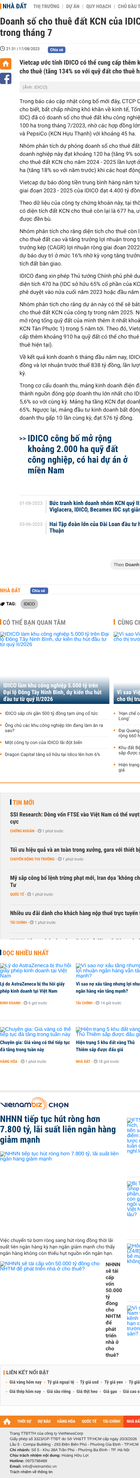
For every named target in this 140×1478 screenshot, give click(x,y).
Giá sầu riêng (59, 1391)
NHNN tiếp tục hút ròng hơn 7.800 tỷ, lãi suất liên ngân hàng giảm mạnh (58, 1129)
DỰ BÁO (44, 1421)
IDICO (29, 604)
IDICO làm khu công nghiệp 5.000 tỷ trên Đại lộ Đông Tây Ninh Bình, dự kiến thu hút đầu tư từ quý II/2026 (52, 692)
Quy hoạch (98, 6)
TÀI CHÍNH (111, 1421)
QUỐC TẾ (89, 1421)
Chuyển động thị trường (32, 859)
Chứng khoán (22, 831)
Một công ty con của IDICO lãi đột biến (43, 742)
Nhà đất (15, 6)
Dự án (72, 6)
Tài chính (18, 922)
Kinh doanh (10, 1003)
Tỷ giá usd (89, 1382)
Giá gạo (110, 1391)
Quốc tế (17, 894)
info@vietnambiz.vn (39, 1466)
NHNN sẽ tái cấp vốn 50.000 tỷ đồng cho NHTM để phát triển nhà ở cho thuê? (113, 1309)
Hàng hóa (8, 1061)
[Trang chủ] (5, 64)
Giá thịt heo (87, 1391)
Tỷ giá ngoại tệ (61, 1382)
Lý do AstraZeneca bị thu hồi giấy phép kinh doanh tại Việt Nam (32, 987)
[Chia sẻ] (5, 78)
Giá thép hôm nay (25, 1391)
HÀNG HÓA (66, 1421)
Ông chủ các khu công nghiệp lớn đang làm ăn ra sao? (54, 728)
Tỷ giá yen (114, 1382)
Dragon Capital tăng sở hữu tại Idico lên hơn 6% (52, 754)
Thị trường (46, 6)
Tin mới (23, 802)
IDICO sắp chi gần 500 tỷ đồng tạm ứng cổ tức (51, 713)
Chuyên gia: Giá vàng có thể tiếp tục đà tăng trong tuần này (35, 1046)
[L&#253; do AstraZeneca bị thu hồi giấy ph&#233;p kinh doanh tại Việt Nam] (35, 971)
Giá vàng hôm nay (25, 1382)
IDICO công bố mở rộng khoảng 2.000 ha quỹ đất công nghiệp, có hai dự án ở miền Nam (78, 454)
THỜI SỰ (24, 1421)
